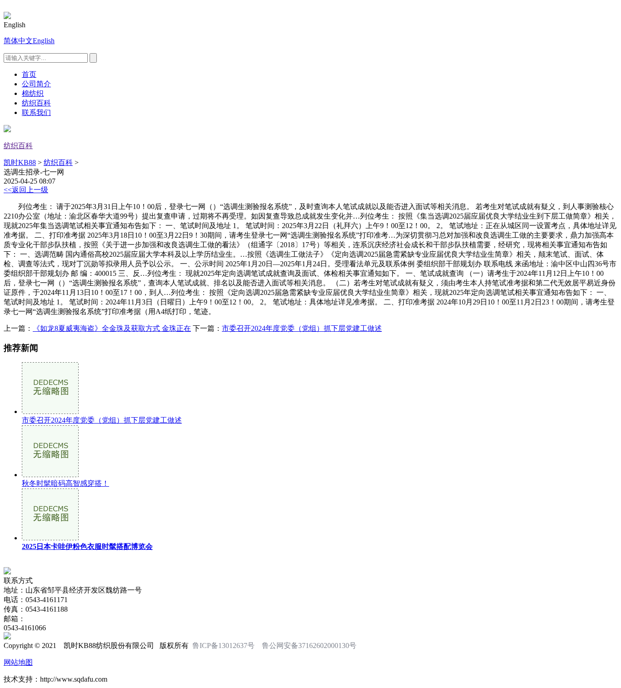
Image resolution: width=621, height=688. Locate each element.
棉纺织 (33, 93)
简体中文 (18, 41)
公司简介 (36, 84)
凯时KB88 (20, 162)
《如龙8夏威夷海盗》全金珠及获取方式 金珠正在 (112, 328)
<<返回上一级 (26, 190)
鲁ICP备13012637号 (223, 645)
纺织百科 (36, 103)
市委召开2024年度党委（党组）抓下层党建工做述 (302, 328)
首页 (29, 74)
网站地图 (18, 662)
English (44, 41)
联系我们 (36, 112)
